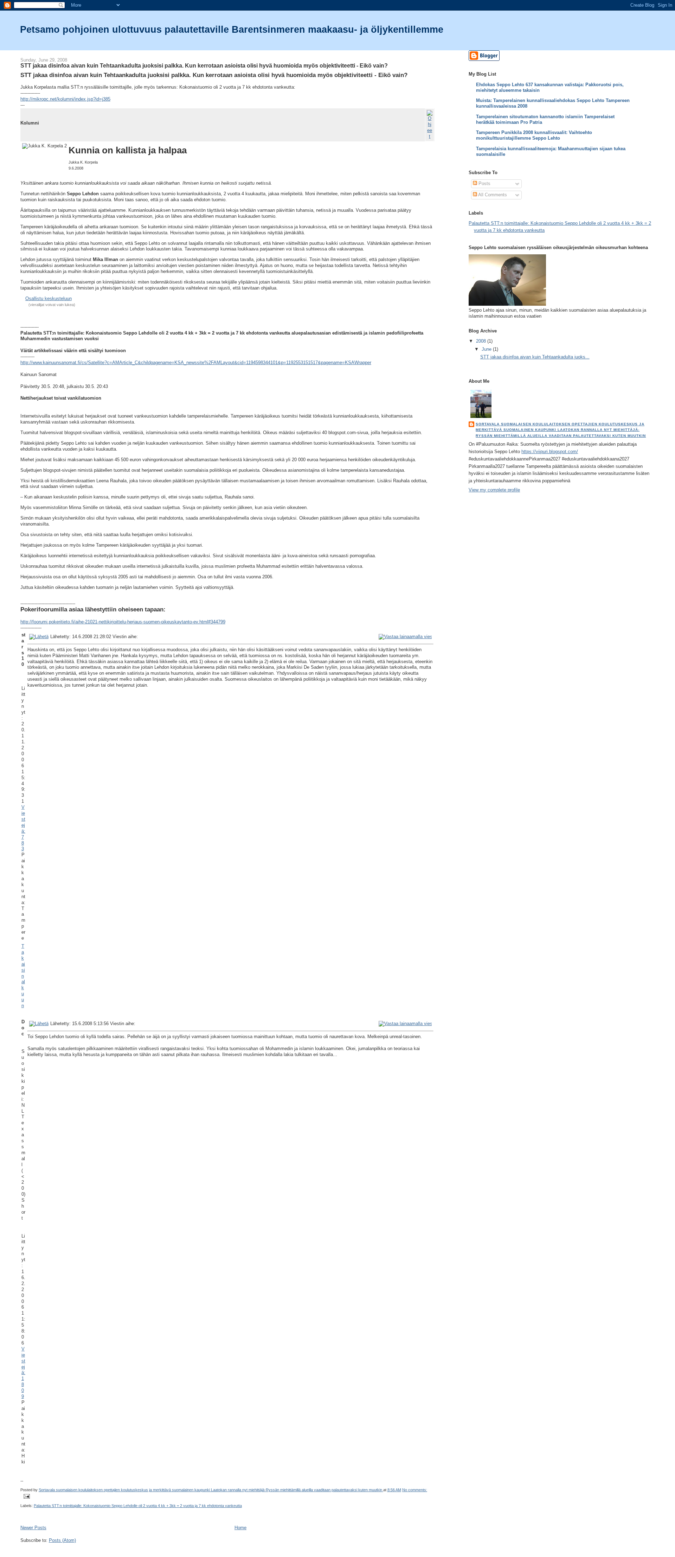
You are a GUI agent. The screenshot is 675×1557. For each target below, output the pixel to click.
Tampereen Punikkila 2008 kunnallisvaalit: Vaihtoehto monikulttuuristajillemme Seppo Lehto (534, 135)
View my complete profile (494, 489)
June (487, 349)
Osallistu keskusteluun (48, 298)
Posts (483, 183)
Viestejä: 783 (23, 828)
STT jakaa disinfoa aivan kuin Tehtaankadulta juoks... (535, 357)
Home (240, 1527)
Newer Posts (33, 1527)
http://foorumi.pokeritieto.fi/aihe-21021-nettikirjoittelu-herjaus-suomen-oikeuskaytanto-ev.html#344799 (122, 621)
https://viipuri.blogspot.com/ (549, 451)
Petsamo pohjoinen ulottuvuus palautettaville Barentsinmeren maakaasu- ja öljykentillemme (231, 29)
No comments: (414, 1490)
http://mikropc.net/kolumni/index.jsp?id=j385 (65, 99)
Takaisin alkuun (23, 975)
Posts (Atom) (62, 1540)
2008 (481, 341)
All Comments (492, 194)
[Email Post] (26, 1496)
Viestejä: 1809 (23, 1372)
